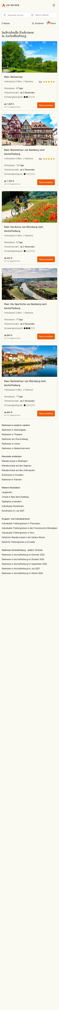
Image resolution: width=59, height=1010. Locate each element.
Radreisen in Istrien (11, 443)
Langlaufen (7, 492)
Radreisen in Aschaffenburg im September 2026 (24, 564)
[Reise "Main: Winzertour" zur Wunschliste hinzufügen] (54, 44)
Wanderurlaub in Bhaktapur (15, 461)
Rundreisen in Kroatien (12, 474)
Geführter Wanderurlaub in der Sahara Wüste (23, 537)
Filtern (52, 23)
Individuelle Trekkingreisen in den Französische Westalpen (29, 528)
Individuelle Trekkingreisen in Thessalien (21, 523)
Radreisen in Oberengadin (14, 429)
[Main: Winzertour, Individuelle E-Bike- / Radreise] (29, 57)
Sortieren (39, 23)
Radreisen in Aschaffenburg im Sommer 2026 (23, 554)
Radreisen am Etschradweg (15, 439)
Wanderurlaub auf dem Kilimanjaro (18, 470)
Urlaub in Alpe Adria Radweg (15, 496)
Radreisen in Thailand (12, 434)
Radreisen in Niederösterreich (16, 448)
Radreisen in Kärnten (12, 479)
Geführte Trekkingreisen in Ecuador (18, 542)
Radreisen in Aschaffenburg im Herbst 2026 (22, 573)
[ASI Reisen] (10, 5)
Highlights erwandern (12, 501)
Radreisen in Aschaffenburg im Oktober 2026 (23, 559)
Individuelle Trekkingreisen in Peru (18, 532)
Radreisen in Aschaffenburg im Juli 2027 (21, 568)
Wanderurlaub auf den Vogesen (16, 465)
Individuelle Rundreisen (13, 506)
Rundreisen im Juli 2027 (13, 510)
